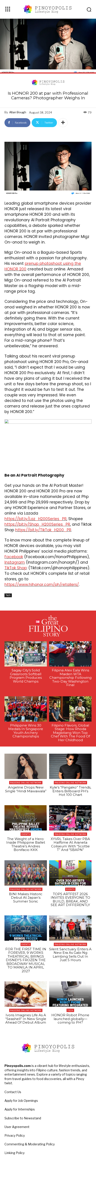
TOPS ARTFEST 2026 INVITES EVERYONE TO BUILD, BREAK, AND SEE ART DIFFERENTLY (70, 899)
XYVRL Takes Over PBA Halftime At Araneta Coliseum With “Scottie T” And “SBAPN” (70, 844)
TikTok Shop (15, 568)
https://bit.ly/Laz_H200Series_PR (35, 518)
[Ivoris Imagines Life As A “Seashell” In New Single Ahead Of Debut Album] (25, 994)
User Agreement (16, 1127)
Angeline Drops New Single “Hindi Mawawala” (25, 789)
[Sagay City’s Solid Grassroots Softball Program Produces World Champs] (25, 654)
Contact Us (12, 1092)
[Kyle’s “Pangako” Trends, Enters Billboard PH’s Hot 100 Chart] (70, 766)
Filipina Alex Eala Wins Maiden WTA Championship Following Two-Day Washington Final (70, 677)
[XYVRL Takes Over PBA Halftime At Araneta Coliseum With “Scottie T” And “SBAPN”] (70, 818)
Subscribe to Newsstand (22, 1118)
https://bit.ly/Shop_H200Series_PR (37, 524)
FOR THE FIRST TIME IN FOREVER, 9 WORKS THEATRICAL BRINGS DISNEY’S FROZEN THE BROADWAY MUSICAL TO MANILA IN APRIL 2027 (25, 960)
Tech (8, 595)
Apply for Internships (19, 1109)
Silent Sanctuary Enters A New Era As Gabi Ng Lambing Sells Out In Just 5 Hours (70, 954)
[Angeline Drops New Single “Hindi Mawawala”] (25, 766)
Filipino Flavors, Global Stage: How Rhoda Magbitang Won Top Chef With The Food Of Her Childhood (70, 732)
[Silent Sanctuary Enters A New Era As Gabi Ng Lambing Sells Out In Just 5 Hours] (70, 928)
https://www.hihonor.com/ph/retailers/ (41, 584)
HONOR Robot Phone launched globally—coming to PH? (70, 1018)
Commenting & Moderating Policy (29, 1144)
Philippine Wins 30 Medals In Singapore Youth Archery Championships (25, 731)
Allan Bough (17, 112)
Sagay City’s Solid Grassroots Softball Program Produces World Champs (26, 675)
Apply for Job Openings (21, 1100)
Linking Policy (14, 1153)
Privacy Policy (14, 1135)
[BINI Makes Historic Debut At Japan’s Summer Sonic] (25, 873)
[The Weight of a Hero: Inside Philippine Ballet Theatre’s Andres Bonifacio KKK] (25, 818)
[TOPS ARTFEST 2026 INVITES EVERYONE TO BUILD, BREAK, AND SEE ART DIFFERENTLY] (70, 873)
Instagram (14, 562)
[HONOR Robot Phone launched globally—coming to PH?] (70, 994)
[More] (63, 122)
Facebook (13, 556)
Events (25, 834)
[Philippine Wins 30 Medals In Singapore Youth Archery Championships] (25, 709)
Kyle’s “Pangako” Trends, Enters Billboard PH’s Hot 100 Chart (70, 791)
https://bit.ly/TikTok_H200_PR (43, 530)
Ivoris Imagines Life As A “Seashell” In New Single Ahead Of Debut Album (25, 1018)
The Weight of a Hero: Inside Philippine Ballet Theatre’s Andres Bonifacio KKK (25, 844)
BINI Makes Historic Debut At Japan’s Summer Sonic (25, 897)
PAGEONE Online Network (26, 782)
